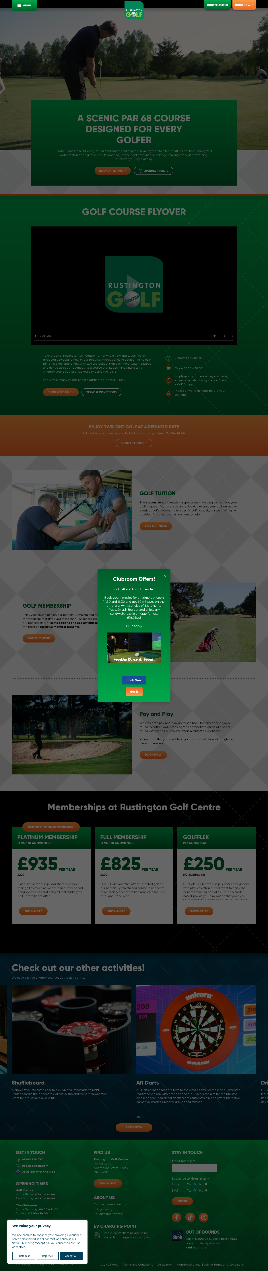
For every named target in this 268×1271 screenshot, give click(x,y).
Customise (24, 1256)
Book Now (134, 680)
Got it (134, 692)
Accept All (71, 1256)
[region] (47, 1242)
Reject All (47, 1256)
